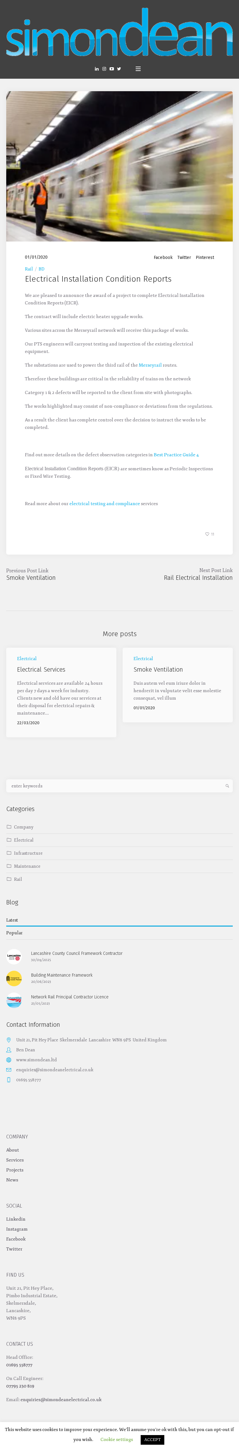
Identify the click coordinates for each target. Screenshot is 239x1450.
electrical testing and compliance (104, 504)
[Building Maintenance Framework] (14, 978)
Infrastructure (28, 853)
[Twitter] (119, 69)
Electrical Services (41, 669)
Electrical (27, 658)
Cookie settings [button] (117, 1440)
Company (23, 827)
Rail (29, 269)
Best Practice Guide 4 (176, 455)
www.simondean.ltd (36, 1060)
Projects (14, 1170)
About (12, 1150)
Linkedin (16, 1219)
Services (15, 1160)
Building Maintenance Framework (61, 975)
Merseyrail (150, 365)
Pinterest (205, 257)
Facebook (163, 257)
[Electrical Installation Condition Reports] (119, 166)
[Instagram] (104, 69)
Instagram (17, 1229)
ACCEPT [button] (152, 1439)
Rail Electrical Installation (198, 577)
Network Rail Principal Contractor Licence (70, 997)
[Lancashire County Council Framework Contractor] (14, 957)
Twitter (184, 257)
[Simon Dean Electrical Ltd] (119, 32)
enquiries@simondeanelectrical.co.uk (54, 1069)
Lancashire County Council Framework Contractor (77, 953)
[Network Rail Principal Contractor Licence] (14, 1000)
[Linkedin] (97, 69)
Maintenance (27, 866)
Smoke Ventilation (31, 577)
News (12, 1180)
